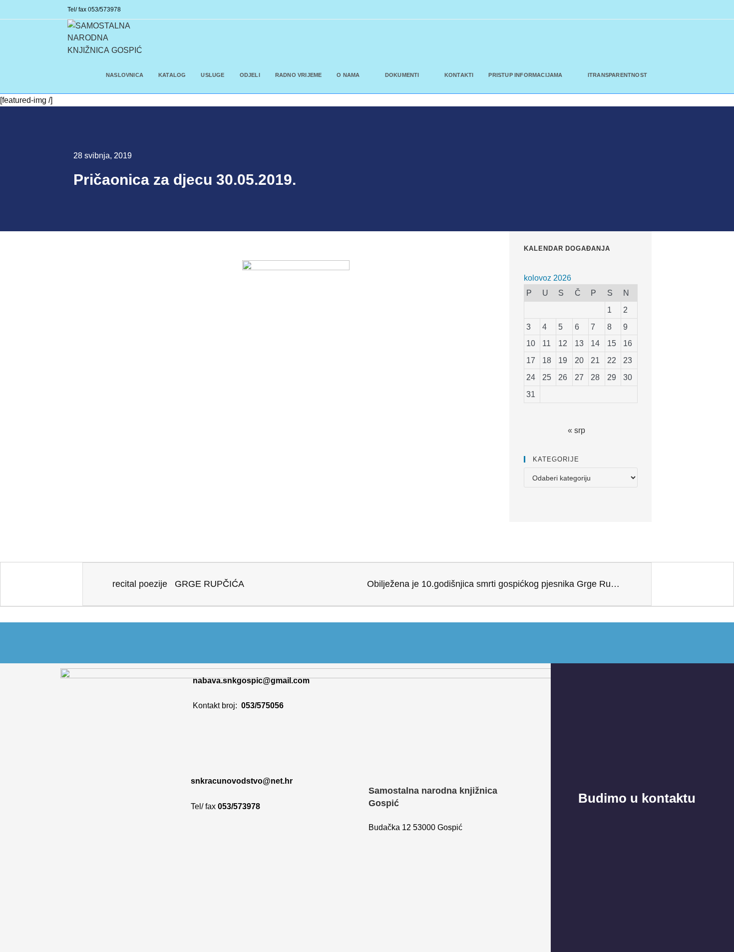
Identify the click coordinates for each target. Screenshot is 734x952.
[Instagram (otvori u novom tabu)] (661, 9)
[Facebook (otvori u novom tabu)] (649, 9)
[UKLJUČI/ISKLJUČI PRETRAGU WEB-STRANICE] (664, 74)
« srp (576, 430)
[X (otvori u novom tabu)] (635, 9)
